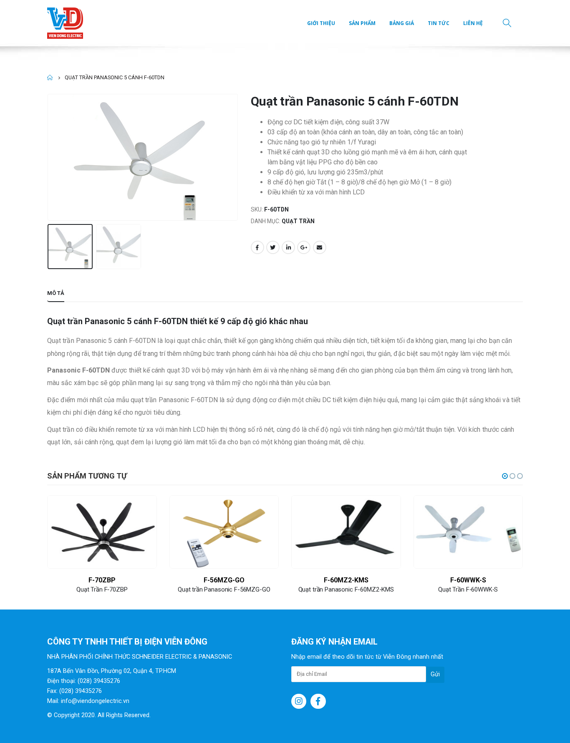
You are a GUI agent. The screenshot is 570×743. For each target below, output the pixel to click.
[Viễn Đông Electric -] (67, 23)
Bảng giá (401, 23)
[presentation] (49, 157)
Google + (303, 247)
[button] (505, 476)
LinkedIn (288, 247)
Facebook (257, 247)
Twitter (273, 247)
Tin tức (438, 23)
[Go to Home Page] (50, 78)
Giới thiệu (321, 23)
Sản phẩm (362, 23)
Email (319, 247)
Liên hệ (473, 23)
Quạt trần (298, 221)
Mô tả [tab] (55, 293)
